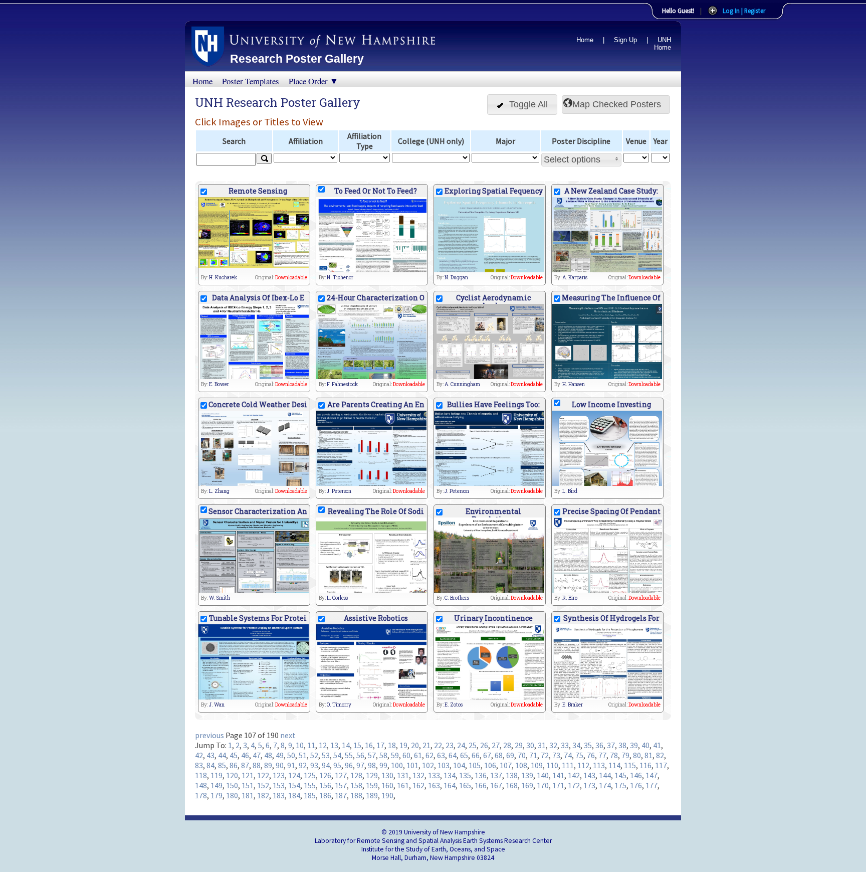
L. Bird (569, 491)
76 (591, 755)
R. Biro (569, 598)
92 (303, 765)
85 (222, 765)
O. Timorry (339, 705)
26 (484, 745)
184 (294, 795)
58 (383, 755)
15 (357, 745)
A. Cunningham (462, 384)
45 (234, 755)
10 (300, 745)
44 (222, 755)
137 (496, 775)
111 (568, 765)
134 (450, 775)
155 (310, 785)
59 (395, 755)
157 (341, 785)
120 (232, 775)
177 (651, 785)
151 (248, 785)
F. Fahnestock (342, 384)
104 (459, 765)
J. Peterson (339, 491)
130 (387, 775)
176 (636, 785)
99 (383, 765)
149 (216, 785)
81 (648, 755)
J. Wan (217, 705)
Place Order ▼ (313, 81)
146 (636, 775)
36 (599, 745)
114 (614, 765)
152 (263, 785)
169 (527, 785)
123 (279, 775)
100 (397, 765)
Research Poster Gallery (297, 58)
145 (620, 775)
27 (496, 745)
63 (441, 755)
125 (310, 775)
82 (660, 755)
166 (481, 785)
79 (625, 755)
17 (380, 745)
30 (530, 745)
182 (263, 795)
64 (453, 755)
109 (537, 765)
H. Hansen (573, 384)
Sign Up (625, 40)
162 (418, 785)
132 (418, 775)
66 (476, 755)
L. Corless (337, 598)
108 (521, 765)
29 (519, 745)
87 (245, 765)
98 (372, 765)
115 (630, 765)
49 (280, 755)
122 (263, 775)
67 (487, 755)
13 (334, 745)
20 (415, 745)
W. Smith (219, 598)
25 (473, 745)
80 (637, 755)
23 (450, 745)
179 (216, 795)
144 (605, 775)
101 (412, 765)
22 (438, 745)
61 (418, 755)
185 (310, 795)
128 (356, 775)
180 (232, 795)
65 (464, 755)
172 (574, 785)
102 (428, 765)
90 (280, 765)
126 (325, 775)
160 (387, 785)
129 (372, 775)
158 (356, 785)
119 (216, 775)
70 (522, 755)
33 (565, 745)
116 (645, 765)
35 (588, 745)
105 (475, 765)
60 (406, 755)
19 (403, 745)
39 (634, 745)
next (288, 735)
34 (576, 745)
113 (599, 765)
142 (574, 775)
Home (584, 40)
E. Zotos (454, 705)
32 (553, 745)
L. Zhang (219, 491)
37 (611, 745)
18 (392, 745)
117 (661, 765)
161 (403, 785)
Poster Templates (250, 81)
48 (268, 755)
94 (326, 765)
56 (360, 755)
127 (341, 775)
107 (506, 765)
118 (201, 775)
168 (512, 785)
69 (510, 755)
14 (346, 745)
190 (387, 795)
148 (201, 785)
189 (372, 795)
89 (268, 765)
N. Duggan (456, 277)
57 (372, 755)
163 (434, 785)
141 (558, 775)
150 (232, 785)
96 (349, 765)
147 (651, 775)
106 (490, 765)
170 (543, 785)
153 (279, 785)
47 (257, 755)
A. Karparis (574, 277)
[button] (522, 104)
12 (323, 745)
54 (337, 755)
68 (499, 755)
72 (545, 755)
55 (349, 755)
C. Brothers (457, 598)
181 (248, 795)
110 (552, 765)
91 (291, 765)
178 (201, 795)
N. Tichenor (340, 277)
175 (620, 785)
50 (291, 755)
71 (533, 755)
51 (303, 755)
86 (234, 765)
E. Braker (572, 705)
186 (325, 795)
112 (583, 765)
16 (369, 745)
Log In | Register (744, 11)
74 (568, 755)
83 (199, 765)
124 (294, 775)
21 (426, 745)
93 (314, 765)
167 (496, 785)
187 (341, 795)
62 (429, 755)
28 (507, 745)
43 (210, 755)
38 (622, 745)
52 (314, 755)
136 (481, 775)
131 (403, 775)
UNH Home (662, 43)
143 (589, 775)
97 (360, 765)
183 (279, 795)
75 (579, 755)
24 (461, 745)
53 (326, 755)
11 (311, 745)
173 (589, 785)
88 (257, 765)
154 (294, 785)
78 (614, 755)
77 (602, 755)
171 (558, 785)
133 (434, 775)
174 (605, 785)
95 (337, 765)
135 (465, 775)
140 (543, 775)
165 (465, 785)
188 (356, 795)
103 (444, 765)
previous (209, 735)
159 (372, 785)
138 (512, 775)
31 (542, 745)
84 (210, 765)
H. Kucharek (223, 277)
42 (199, 755)
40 (645, 745)
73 (556, 755)
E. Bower (219, 384)
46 (245, 755)
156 (325, 785)
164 (450, 785)
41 (657, 745)
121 (248, 775)
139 (527, 775)
